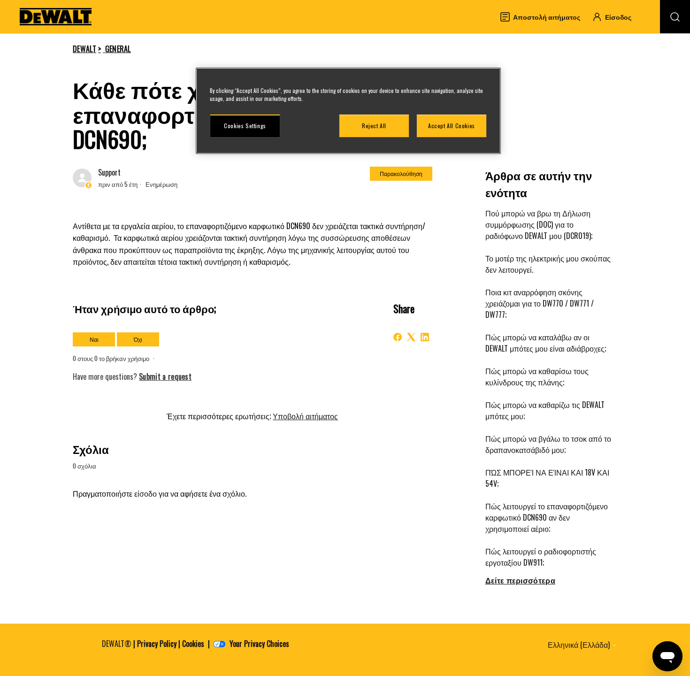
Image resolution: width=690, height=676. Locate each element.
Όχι (138, 339)
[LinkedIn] (425, 337)
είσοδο (145, 493)
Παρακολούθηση (401, 173)
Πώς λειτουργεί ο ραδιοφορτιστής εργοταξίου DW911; (540, 556)
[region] (348, 111)
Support (109, 172)
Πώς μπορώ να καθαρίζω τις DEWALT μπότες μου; (545, 410)
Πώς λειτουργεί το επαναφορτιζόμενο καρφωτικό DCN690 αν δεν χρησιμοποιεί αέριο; (546, 517)
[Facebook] (397, 337)
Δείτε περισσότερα (520, 580)
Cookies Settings (245, 126)
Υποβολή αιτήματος (305, 416)
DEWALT (84, 48)
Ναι (94, 339)
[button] (616, 16)
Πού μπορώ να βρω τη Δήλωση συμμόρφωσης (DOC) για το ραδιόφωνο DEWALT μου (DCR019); (538, 224)
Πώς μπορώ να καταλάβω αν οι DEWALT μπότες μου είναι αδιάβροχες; (545, 342)
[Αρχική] (56, 16)
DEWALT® (116, 643)
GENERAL (118, 48)
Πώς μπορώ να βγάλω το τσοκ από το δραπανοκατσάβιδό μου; (548, 444)
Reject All (374, 126)
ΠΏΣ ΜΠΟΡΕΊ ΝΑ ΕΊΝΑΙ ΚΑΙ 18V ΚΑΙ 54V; (547, 478)
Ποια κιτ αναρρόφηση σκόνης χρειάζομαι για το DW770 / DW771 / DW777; (539, 303)
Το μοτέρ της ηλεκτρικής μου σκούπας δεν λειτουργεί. (548, 264)
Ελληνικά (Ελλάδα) (580, 644)
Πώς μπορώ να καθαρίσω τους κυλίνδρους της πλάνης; (537, 376)
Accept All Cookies (451, 126)
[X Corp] (411, 337)
